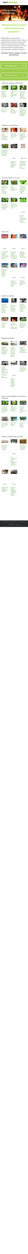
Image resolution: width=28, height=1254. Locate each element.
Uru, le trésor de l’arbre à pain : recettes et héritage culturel (5, 206)
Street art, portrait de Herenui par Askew (22, 283)
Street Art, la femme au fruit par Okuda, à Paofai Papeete (4, 273)
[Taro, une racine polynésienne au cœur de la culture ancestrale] (23, 200)
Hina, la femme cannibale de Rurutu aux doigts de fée (5, 136)
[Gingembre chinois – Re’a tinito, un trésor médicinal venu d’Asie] (5, 182)
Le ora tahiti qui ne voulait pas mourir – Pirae (5, 424)
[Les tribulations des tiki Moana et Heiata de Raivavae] (14, 300)
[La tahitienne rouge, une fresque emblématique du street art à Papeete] (5, 236)
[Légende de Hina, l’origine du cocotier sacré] (14, 130)
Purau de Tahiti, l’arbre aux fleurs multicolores (14, 408)
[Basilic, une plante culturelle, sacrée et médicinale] (5, 87)
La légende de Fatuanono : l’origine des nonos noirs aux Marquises (23, 165)
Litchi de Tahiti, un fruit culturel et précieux (14, 111)
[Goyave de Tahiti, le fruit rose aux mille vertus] (14, 200)
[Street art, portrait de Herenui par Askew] (23, 265)
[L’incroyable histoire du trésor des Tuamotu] (5, 441)
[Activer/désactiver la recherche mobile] (21, 2)
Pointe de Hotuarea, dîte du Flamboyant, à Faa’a (23, 409)
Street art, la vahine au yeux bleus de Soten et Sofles (14, 283)
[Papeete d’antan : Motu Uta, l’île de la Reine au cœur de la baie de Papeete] (14, 343)
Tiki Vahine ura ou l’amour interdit (4, 325)
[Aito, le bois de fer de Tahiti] (14, 419)
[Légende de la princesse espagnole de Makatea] (5, 472)
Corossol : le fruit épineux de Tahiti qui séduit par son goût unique (23, 190)
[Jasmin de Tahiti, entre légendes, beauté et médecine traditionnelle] (23, 87)
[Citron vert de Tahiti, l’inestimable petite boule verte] (14, 87)
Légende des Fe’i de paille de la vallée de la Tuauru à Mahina (5, 152)
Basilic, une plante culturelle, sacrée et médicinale (4, 94)
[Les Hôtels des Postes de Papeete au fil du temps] (23, 363)
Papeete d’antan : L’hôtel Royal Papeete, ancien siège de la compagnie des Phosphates (5, 372)
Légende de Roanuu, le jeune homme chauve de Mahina (23, 136)
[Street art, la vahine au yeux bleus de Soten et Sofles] (14, 265)
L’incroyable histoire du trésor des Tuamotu (4, 447)
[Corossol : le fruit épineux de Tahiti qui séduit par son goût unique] (23, 182)
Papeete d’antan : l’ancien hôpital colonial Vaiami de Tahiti (13, 382)
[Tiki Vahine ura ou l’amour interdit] (5, 319)
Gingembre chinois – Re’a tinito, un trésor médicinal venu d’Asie (5, 190)
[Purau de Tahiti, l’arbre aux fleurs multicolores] (14, 403)
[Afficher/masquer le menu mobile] (25, 2)
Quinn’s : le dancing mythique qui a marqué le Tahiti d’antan (23, 349)
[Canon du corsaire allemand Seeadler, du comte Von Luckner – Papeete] (14, 472)
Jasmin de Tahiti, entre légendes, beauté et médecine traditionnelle (23, 95)
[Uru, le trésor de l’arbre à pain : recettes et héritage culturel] (5, 200)
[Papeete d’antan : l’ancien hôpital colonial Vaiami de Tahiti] (14, 363)
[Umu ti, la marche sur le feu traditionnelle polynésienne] (14, 319)
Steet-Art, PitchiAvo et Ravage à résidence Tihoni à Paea (23, 254)
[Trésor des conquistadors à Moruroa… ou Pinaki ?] (23, 441)
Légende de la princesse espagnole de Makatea (5, 489)
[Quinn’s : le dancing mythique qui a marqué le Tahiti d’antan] (23, 343)
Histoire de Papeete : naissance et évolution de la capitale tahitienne (5, 350)
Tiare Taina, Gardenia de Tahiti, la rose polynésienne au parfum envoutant (23, 112)
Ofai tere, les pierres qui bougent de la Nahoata (23, 325)
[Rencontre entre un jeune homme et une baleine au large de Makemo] (5, 300)
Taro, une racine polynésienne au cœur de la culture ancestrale (23, 219)
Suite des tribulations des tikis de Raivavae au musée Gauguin (23, 308)
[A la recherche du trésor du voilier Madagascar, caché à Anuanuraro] (14, 441)
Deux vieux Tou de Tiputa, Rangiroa (22, 424)
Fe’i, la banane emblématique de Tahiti (14, 188)
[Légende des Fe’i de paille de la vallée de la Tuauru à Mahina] (5, 146)
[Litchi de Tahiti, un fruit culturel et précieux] (14, 105)
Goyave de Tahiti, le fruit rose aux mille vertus (14, 206)
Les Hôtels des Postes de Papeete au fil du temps (23, 369)
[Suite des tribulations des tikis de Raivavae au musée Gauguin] (23, 300)
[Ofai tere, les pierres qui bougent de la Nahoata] (23, 319)
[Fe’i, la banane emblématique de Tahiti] (14, 182)
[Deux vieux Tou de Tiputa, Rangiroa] (23, 419)
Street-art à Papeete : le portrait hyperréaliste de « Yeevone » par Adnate (14, 255)
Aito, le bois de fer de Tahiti (13, 424)
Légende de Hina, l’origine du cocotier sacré (14, 136)
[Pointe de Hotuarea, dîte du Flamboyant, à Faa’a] (23, 403)
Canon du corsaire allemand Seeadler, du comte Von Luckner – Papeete (13, 491)
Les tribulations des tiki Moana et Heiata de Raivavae (13, 308)
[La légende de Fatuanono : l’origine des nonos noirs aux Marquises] (23, 146)
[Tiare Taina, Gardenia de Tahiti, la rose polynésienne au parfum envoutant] (23, 105)
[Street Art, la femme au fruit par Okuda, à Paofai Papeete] (5, 265)
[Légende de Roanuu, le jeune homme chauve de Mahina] (23, 130)
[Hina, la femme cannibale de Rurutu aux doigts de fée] (5, 130)
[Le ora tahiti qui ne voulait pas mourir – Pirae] (5, 419)
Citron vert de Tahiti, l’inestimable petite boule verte (14, 94)
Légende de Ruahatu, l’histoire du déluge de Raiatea (13, 164)
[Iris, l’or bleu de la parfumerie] (5, 105)
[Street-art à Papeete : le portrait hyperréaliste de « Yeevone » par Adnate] (14, 236)
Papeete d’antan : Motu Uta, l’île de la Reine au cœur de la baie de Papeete (13, 351)
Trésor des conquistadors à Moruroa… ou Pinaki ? (23, 447)
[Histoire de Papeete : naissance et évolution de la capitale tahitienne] (5, 343)
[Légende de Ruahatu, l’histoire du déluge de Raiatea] (14, 146)
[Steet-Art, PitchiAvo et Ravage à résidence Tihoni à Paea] (23, 236)
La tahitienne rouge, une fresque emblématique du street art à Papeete (5, 255)
